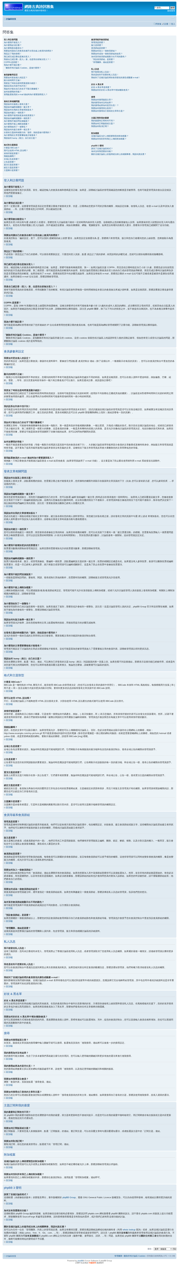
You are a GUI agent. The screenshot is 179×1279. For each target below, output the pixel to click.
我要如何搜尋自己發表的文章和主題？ (108, 111)
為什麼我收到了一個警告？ (16, 127)
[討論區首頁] (14, 6)
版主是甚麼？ (97, 45)
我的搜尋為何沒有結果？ (102, 102)
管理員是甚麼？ (98, 42)
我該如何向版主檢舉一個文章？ (17, 129)
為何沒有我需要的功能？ (102, 151)
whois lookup (129, 1229)
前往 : (150, 1249)
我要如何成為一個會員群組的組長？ (107, 54)
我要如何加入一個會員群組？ (104, 51)
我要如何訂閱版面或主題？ (103, 123)
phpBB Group (69, 1197)
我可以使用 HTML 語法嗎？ (16, 150)
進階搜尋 (171, 11)
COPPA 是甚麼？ (11, 62)
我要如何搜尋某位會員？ (102, 108)
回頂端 (9, 196)
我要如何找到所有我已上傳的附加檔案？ (109, 139)
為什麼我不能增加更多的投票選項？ (19, 115)
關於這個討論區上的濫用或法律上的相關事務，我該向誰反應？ (118, 154)
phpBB (80, 1261)
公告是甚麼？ (10, 162)
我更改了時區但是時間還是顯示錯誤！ (20, 83)
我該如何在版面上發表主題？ (16, 104)
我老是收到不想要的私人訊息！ (105, 74)
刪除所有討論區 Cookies (134, 1256)
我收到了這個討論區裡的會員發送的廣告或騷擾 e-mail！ (115, 77)
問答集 (158, 24)
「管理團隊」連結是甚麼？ (103, 62)
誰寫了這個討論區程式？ (102, 148)
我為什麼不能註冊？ (13, 65)
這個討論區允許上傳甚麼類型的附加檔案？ (110, 136)
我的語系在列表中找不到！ (16, 86)
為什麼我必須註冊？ (13, 45)
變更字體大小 (173, 18)
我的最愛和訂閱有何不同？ (103, 120)
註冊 (166, 24)
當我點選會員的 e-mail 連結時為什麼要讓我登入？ (26, 94)
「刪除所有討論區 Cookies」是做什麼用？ (22, 68)
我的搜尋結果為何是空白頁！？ (105, 105)
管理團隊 (118, 1256)
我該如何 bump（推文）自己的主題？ (20, 138)
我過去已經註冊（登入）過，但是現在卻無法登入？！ (27, 59)
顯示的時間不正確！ (13, 80)
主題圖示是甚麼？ (12, 170)
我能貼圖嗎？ (10, 156)
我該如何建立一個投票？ (15, 112)
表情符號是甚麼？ (12, 153)
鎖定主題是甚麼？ (12, 167)
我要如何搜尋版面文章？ (102, 100)
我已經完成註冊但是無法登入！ (17, 56)
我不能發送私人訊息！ (101, 72)
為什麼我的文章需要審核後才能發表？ (20, 135)
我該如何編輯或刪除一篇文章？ (17, 107)
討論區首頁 (11, 19)
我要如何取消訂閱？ (100, 126)
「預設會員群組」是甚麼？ (103, 59)
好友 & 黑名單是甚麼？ (101, 87)
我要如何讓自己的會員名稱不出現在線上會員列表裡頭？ (28, 51)
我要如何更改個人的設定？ (16, 77)
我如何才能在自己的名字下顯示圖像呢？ (21, 89)
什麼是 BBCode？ (12, 148)
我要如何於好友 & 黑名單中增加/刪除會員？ (110, 90)
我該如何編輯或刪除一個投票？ (17, 118)
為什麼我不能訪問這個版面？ (16, 121)
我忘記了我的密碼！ (13, 54)
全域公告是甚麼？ (12, 159)
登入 (173, 24)
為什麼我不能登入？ (13, 42)
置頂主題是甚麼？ (12, 164)
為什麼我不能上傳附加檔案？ (16, 124)
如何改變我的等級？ (13, 92)
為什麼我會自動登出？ (14, 48)
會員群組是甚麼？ (99, 48)
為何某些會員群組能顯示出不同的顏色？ (109, 56)
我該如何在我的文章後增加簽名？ (18, 110)
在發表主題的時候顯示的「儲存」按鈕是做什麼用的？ (27, 132)
